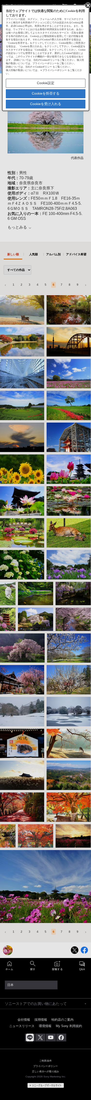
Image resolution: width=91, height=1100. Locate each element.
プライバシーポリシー (54, 70)
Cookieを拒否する (45, 93)
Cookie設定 (45, 83)
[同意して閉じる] (87, 5)
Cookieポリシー (43, 66)
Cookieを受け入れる (45, 104)
